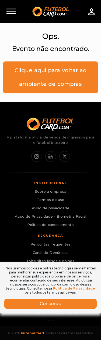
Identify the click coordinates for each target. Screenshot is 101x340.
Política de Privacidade (74, 288)
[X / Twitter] (64, 156)
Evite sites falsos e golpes (50, 261)
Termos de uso (50, 200)
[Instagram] (36, 156)
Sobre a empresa (50, 191)
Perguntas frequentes (50, 244)
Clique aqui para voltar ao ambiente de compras (50, 77)
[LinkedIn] (50, 156)
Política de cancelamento (50, 224)
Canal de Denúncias (50, 252)
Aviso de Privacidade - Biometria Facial (50, 216)
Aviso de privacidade (50, 208)
